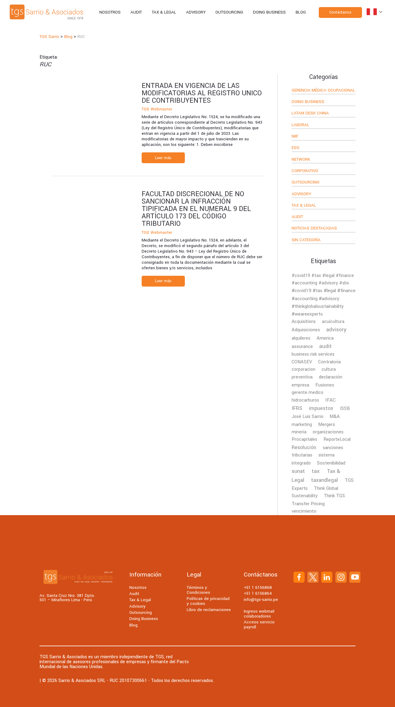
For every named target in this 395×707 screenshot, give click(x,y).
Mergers (326, 424)
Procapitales (304, 439)
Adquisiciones (306, 329)
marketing (302, 424)
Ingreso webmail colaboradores (259, 613)
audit (325, 346)
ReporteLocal (337, 439)
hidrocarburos (305, 400)
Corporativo (305, 171)
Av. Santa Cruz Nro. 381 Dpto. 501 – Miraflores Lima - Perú (67, 597)
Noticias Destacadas (314, 228)
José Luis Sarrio (307, 416)
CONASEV (302, 362)
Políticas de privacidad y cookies (208, 601)
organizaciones (328, 432)
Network (301, 159)
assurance (302, 346)
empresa (300, 385)
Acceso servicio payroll (259, 624)
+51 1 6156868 (258, 587)
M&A (335, 416)
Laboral (300, 125)
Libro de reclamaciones (209, 610)
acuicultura (333, 321)
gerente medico (307, 392)
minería (299, 432)
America (325, 338)
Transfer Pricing (308, 503)
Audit (136, 12)
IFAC (330, 400)
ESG (295, 148)
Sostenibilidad (331, 463)
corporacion (303, 369)
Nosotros (110, 12)
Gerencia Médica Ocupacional (323, 90)
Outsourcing (229, 12)
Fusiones (324, 385)
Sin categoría (306, 240)
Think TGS (334, 496)
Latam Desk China (310, 113)
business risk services (313, 354)
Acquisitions (304, 321)
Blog (301, 12)
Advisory (196, 12)
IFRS (297, 408)
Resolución (304, 447)
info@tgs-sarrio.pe (261, 599)
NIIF (295, 136)
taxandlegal (324, 480)
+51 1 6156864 (258, 593)
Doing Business (269, 12)
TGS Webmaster (157, 109)
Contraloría (329, 362)
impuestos (321, 408)
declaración (330, 377)
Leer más (163, 157)
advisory (336, 329)
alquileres (301, 338)
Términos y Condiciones (198, 590)
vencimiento (304, 511)
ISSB (345, 408)
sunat (298, 471)
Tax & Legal (164, 12)
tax (316, 471)
